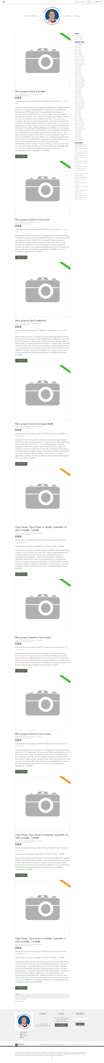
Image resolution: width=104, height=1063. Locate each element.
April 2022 (78, 138)
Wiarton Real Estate (81, 199)
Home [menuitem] (26, 16)
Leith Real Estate (80, 168)
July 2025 (78, 67)
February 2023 (79, 120)
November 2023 (80, 104)
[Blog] (100, 2)
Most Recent (78, 44)
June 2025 (78, 69)
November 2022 (80, 125)
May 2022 (78, 136)
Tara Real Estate (50, 997)
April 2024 (78, 94)
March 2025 (78, 74)
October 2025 (79, 62)
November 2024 (80, 82)
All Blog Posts (79, 35)
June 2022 (78, 134)
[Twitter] (96, 2)
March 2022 (78, 140)
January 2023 (79, 122)
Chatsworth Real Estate (55, 994)
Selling (76, 16)
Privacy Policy (67, 1044)
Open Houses (79, 39)
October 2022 (79, 127)
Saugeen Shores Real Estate (26, 997)
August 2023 (79, 109)
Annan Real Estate (34, 994)
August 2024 (79, 87)
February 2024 (79, 98)
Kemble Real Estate (24, 95)
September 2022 (80, 129)
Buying (67, 16)
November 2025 (80, 60)
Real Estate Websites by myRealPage (80, 1044)
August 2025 (79, 65)
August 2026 (79, 46)
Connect (89, 2)
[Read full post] (42, 61)
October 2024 (79, 84)
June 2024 (78, 91)
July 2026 (78, 47)
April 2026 (78, 53)
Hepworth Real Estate (40, 995)
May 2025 (78, 71)
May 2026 (78, 51)
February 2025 (79, 76)
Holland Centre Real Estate (50, 995)
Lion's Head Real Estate (25, 223)
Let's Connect (61, 1025)
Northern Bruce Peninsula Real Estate (45, 996)
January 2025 (79, 78)
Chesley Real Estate (64, 994)
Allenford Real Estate (25, 994)
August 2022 (79, 131)
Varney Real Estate (58, 997)
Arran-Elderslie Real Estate (44, 994)
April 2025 (78, 73)
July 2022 (78, 132)
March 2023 (78, 118)
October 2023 (79, 105)
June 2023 (78, 113)
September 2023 (80, 107)
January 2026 (79, 58)
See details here (21, 542)
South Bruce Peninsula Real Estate (39, 997)
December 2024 (80, 80)
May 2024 (78, 93)
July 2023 (78, 111)
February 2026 (79, 56)
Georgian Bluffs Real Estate (26, 428)
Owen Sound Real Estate (26, 534)
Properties (33, 16)
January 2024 (79, 100)
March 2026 (78, 55)
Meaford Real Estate (25, 324)
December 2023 (80, 102)
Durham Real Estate (19, 995)
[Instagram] (98, 2)
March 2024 (78, 96)
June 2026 (78, 49)
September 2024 (80, 85)
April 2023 (78, 116)
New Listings (78, 37)
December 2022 (80, 123)
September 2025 (80, 64)
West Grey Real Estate (81, 197)
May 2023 (78, 114)
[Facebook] (95, 2)
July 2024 (78, 89)
